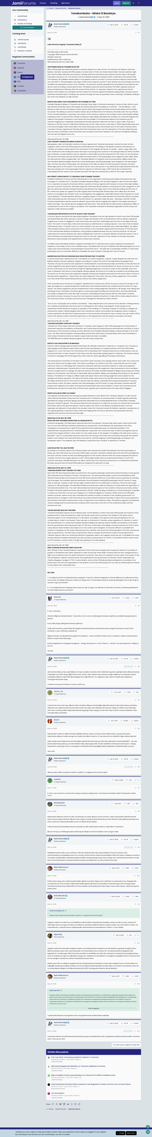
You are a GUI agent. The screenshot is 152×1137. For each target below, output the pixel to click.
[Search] (138, 3)
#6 (139, 767)
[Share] (135, 32)
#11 (138, 904)
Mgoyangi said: (55, 990)
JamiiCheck (22, 16)
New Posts (65, 3)
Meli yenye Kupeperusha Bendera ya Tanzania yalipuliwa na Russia (78, 1066)
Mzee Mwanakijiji (86, 17)
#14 (138, 1031)
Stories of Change (24, 24)
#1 (139, 33)
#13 (138, 984)
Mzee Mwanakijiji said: (57, 911)
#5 (139, 728)
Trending (53, 3)
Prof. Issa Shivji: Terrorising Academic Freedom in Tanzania (75, 1057)
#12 (138, 943)
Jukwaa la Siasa (56, 1062)
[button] (133, 3)
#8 (139, 811)
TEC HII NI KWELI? (57, 1093)
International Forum (58, 1089)
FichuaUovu (22, 20)
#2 (139, 606)
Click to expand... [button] (94, 1008)
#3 (139, 666)
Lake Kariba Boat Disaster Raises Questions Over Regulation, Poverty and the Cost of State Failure (90, 1084)
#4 (139, 700)
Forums (43, 3)
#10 (138, 876)
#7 (139, 788)
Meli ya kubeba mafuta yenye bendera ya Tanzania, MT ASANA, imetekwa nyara (83, 1075)
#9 (139, 847)
